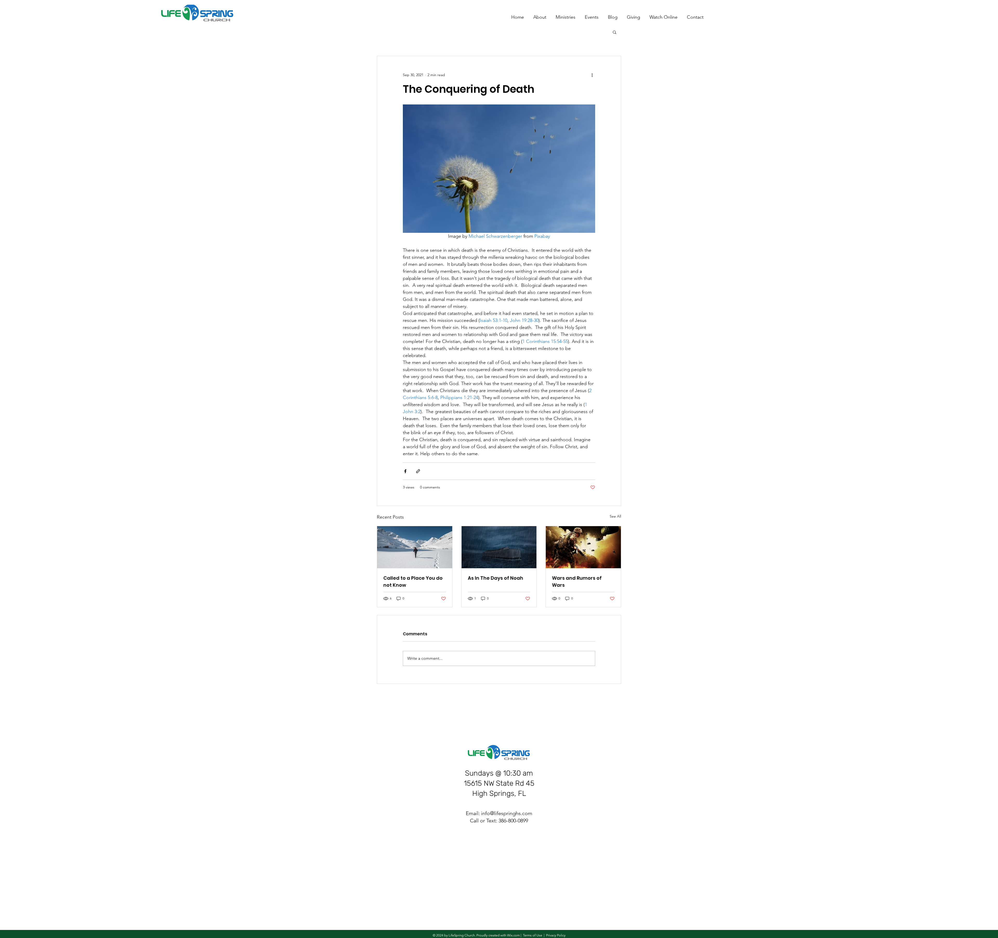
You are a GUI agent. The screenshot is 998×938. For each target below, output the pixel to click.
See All (615, 516)
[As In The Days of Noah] (499, 547)
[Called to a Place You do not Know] (414, 547)
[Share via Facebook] (405, 471)
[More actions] (592, 75)
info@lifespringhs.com (506, 813)
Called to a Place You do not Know (413, 581)
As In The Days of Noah (495, 578)
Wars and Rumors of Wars (577, 581)
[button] (614, 32)
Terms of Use (532, 935)
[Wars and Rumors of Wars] (583, 547)
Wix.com (513, 935)
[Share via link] (418, 471)
